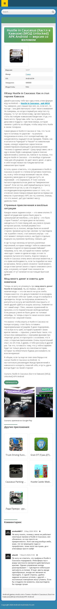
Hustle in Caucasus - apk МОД (35, 103)
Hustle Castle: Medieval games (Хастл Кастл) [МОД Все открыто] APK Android (41, 481)
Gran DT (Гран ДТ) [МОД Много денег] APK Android (41, 454)
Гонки (28, 74)
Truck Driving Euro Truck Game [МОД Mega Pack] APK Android (16, 454)
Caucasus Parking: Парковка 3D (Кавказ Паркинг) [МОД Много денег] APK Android (16, 481)
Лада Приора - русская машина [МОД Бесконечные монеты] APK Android (16, 508)
